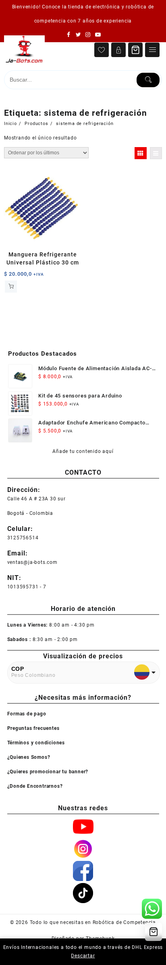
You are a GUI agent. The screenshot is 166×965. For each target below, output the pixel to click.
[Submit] (148, 80)
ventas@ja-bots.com (32, 562)
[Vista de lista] (156, 153)
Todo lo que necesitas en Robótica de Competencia (93, 922)
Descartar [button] (83, 956)
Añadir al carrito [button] (11, 287)
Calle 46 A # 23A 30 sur (36, 499)
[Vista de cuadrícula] (141, 153)
